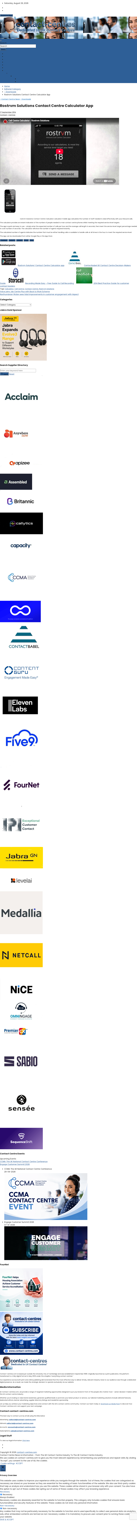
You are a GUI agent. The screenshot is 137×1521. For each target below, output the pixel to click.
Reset (11, 374)
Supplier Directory (12, 56)
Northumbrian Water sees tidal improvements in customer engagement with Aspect (39, 294)
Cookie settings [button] (8, 1463)
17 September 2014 (8, 112)
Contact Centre (31, 289)
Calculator (9, 289)
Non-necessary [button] (7, 1505)
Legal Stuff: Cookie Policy (28, 81)
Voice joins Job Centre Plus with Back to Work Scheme (25, 291)
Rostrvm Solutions (46, 289)
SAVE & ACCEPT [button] (7, 1519)
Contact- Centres (7, 115)
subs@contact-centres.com (22, 1431)
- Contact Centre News (10, 99)
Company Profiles (12, 59)
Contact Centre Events (14, 62)
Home (7, 54)
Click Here (26, 1440)
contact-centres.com (27, 1452)
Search (3, 43)
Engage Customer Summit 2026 (15, 1164)
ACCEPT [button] (19, 1463)
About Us (13, 73)
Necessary (7, 1494)
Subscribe (8, 67)
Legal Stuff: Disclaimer (27, 79)
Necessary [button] (5, 1491)
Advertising (9, 65)
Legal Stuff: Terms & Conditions (27, 76)
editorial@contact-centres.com (22, 1420)
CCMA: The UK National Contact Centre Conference (24, 1161)
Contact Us (9, 70)
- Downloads (25, 99)
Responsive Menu (6, 15)
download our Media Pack (110, 1404)
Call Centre (19, 289)
